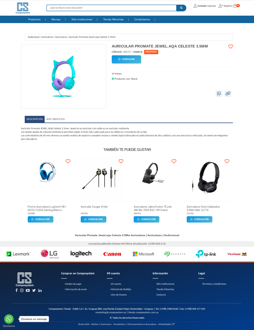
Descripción (35, 119)
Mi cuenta (116, 284)
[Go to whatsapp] (9, 319)
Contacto (161, 294)
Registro (227, 6)
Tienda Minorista (113, 19)
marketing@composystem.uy (110, 312)
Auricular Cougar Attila (94, 206)
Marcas (56, 19)
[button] (174, 324)
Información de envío (76, 289)
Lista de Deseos (119, 294)
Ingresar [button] (211, 6)
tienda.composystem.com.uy (143, 312)
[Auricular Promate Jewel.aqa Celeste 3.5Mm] (63, 76)
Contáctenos (142, 19)
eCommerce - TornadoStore (112, 324)
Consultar (128, 59)
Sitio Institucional (82, 19)
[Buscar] (181, 8)
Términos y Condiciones (214, 284)
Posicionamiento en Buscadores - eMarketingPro (150, 324)
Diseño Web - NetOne (88, 324)
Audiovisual (33, 37)
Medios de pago (73, 284)
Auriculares (47, 37)
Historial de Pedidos (121, 289)
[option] (15, 254)
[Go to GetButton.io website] (9, 326)
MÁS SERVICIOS (55, 119)
